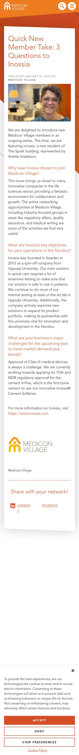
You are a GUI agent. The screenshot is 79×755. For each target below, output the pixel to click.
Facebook (50, 505)
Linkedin (23, 505)
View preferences (39, 742)
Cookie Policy (37, 750)
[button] (73, 671)
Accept (39, 720)
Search (62, 6)
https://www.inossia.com (28, 413)
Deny (39, 731)
